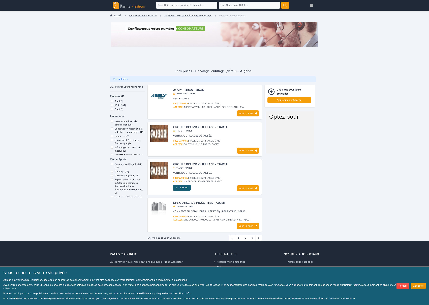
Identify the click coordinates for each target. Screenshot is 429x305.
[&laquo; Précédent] (232, 238)
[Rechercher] (285, 5)
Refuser (403, 285)
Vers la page (246, 113)
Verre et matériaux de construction (126, 123)
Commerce (122, 136)
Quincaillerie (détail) (126, 175)
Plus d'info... (185, 293)
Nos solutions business (148, 262)
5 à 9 (119, 109)
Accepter (418, 285)
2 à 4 (119, 101)
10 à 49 (120, 105)
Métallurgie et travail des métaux (127, 149)
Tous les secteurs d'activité (143, 15)
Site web (182, 187)
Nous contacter (173, 262)
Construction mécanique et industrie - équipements (129, 130)
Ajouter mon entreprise (289, 100)
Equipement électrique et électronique (127, 142)
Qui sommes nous (121, 262)
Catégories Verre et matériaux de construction (187, 15)
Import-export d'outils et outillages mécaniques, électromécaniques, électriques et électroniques (129, 186)
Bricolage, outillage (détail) (128, 166)
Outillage (122, 171)
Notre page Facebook (300, 262)
